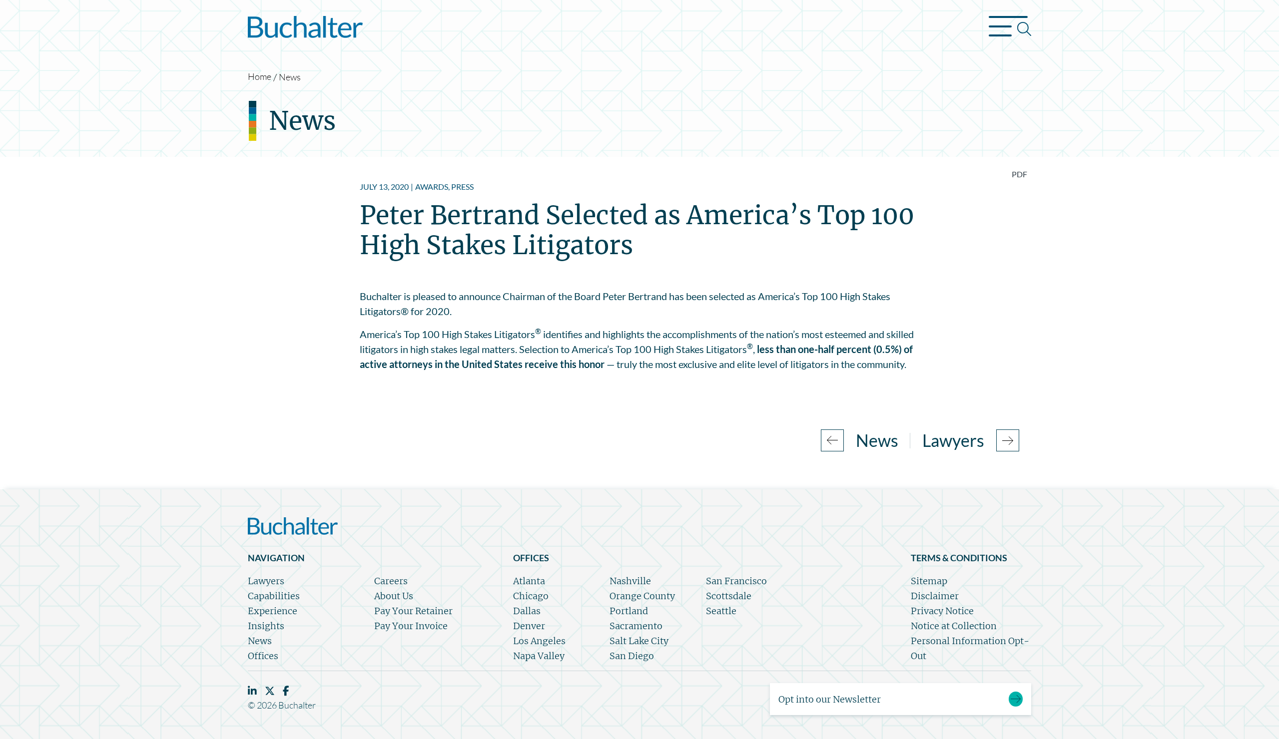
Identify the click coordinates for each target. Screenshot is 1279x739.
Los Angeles (539, 641)
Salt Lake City (639, 641)
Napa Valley (539, 656)
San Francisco (736, 581)
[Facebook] (286, 691)
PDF (1019, 174)
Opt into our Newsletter (829, 699)
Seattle (721, 611)
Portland (629, 611)
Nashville (630, 581)
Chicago (531, 596)
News (290, 76)
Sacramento (636, 626)
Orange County (642, 596)
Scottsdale (728, 596)
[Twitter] (270, 691)
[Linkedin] (252, 691)
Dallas (527, 611)
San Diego (632, 656)
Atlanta (529, 581)
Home (259, 76)
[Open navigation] (1010, 29)
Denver (529, 626)
